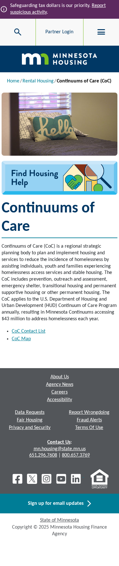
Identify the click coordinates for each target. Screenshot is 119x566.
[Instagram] (47, 479)
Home (13, 81)
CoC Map (21, 339)
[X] (32, 479)
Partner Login (59, 32)
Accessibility (59, 399)
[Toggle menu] (101, 32)
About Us (59, 377)
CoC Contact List (28, 331)
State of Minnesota (59, 520)
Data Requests (29, 412)
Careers (59, 392)
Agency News (59, 384)
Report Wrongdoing (89, 412)
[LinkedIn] (76, 479)
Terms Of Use (89, 427)
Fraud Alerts (89, 420)
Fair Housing (30, 420)
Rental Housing (38, 81)
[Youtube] (61, 479)
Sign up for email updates (57, 503)
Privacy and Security (29, 427)
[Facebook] (17, 479)
